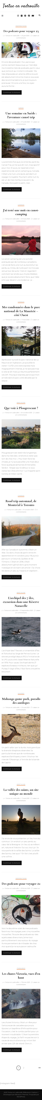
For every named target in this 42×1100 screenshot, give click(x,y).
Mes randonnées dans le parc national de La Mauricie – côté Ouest (21, 311)
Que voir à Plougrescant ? (21, 408)
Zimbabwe (21, 968)
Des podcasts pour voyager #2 (21, 884)
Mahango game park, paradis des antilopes (21, 701)
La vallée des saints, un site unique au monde (21, 792)
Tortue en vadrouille (21, 6)
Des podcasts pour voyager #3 (21, 31)
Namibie (21, 693)
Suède (21, 108)
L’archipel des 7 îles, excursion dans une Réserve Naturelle (21, 602)
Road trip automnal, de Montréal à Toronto (21, 503)
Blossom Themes (21, 1094)
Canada (21, 205)
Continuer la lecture (11, 92)
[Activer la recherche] (39, 15)
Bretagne (21, 402)
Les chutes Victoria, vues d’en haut (21, 976)
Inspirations (21, 26)
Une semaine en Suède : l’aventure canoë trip (21, 115)
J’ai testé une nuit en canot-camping (21, 212)
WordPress (21, 1097)
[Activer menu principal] (3, 15)
